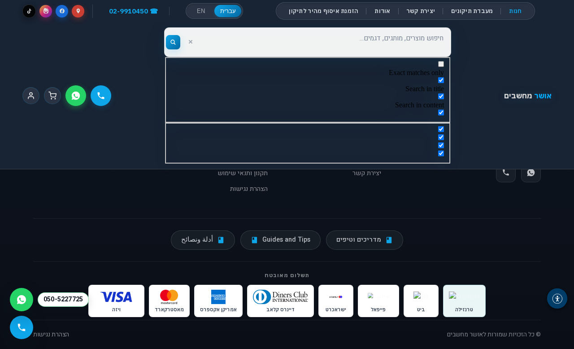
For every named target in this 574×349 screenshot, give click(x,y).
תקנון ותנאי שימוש (242, 173)
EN (201, 11)
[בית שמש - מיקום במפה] (78, 11)
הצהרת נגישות (249, 189)
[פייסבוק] (62, 11)
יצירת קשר (421, 11)
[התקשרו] (101, 95)
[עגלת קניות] (52, 95)
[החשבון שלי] (30, 95)
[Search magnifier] (173, 42)
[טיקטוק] (29, 11)
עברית (228, 11)
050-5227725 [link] (63, 299)
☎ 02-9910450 (133, 11)
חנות (515, 11)
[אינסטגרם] (45, 11)
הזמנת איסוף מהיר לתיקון (323, 11)
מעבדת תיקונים (472, 11)
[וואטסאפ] (75, 95)
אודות (382, 11)
